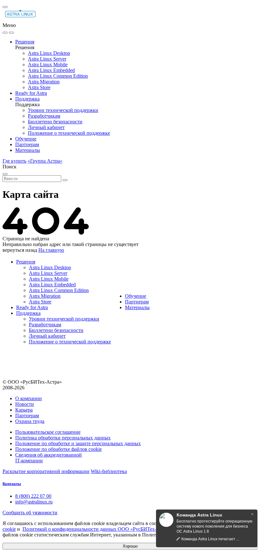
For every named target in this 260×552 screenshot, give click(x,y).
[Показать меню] (5, 7)
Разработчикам (44, 116)
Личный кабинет (46, 127)
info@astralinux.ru (34, 501)
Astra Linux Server (47, 59)
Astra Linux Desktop (49, 53)
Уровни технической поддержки (63, 110)
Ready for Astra (31, 93)
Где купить (14, 161)
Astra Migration (44, 81)
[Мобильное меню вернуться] (11, 33)
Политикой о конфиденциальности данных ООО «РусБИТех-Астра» (97, 529)
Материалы (27, 150)
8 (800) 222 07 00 (33, 496)
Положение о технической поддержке (69, 133)
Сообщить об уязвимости (30, 512)
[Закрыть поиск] (5, 174)
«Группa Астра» (45, 161)
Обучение (25, 138)
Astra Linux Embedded (51, 70)
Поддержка (27, 98)
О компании (28, 398)
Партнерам (27, 144)
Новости (24, 404)
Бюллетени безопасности (55, 121)
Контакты (12, 483)
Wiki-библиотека (109, 471)
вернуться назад (20, 250)
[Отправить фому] (65, 180)
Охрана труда (29, 421)
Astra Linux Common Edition (58, 76)
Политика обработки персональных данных (63, 437)
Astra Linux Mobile (48, 64)
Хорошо (130, 546)
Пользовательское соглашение (48, 432)
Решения (24, 41)
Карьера (24, 409)
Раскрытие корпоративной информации (46, 471)
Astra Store (39, 87)
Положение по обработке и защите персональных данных (78, 443)
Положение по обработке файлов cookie (58, 449)
